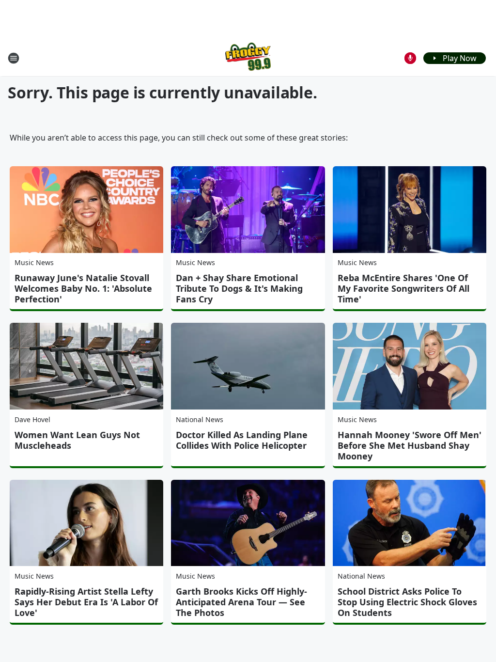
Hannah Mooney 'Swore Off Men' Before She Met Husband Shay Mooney (409, 445)
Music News (34, 262)
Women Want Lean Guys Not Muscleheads (77, 440)
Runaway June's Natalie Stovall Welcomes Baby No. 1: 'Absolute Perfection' (83, 288)
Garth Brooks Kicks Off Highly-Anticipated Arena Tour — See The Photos (241, 602)
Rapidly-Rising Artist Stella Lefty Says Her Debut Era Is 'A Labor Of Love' (86, 602)
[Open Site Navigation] (13, 58)
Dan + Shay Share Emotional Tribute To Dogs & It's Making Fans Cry (239, 288)
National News (199, 419)
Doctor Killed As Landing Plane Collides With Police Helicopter (242, 440)
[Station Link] (248, 58)
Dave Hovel (32, 419)
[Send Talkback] (410, 58)
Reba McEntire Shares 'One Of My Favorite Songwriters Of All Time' (403, 288)
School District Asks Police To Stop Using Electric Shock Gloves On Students (407, 602)
